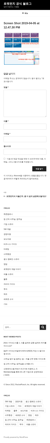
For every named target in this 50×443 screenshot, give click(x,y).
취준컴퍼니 (8, 214)
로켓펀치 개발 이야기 (12, 269)
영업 (5, 264)
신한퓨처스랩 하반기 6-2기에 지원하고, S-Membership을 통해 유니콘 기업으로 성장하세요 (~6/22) (23, 372)
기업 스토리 (8, 224)
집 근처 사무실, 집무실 (13, 219)
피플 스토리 (8, 274)
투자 (5, 289)
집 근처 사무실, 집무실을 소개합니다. (19, 364)
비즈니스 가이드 (10, 244)
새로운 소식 (8, 299)
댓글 (6, 87)
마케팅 (6, 249)
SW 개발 (7, 229)
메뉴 (26, 13)
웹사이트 (7, 146)
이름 (6, 121)
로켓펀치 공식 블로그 (18, 3)
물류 (5, 279)
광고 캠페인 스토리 (11, 259)
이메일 (7, 134)
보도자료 (7, 239)
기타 (5, 304)
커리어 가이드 (9, 284)
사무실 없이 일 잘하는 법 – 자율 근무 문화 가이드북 (24, 359)
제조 (5, 294)
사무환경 (7, 254)
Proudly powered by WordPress (16, 437)
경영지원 (7, 234)
